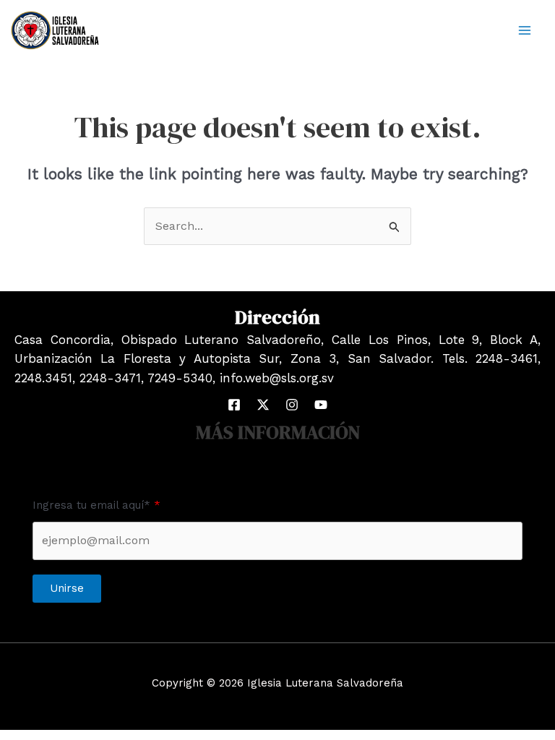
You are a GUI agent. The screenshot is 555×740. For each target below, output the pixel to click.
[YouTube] (321, 405)
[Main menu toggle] (525, 30)
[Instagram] (292, 405)
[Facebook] (234, 405)
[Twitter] (263, 405)
